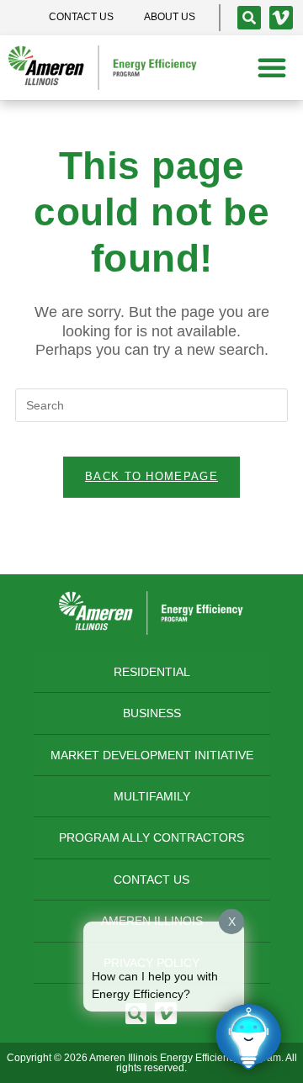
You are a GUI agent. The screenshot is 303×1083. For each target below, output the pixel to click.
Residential (152, 672)
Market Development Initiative (151, 755)
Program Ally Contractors (151, 837)
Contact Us (151, 879)
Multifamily (152, 796)
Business (152, 713)
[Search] (249, 17)
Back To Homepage (151, 476)
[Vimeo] (281, 17)
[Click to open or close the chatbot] (248, 1037)
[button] (272, 67)
